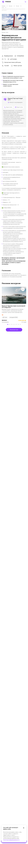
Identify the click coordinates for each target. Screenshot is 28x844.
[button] (8, 324)
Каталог (10, 6)
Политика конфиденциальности (11, 840)
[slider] (22, 320)
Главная (3, 6)
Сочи (3, 7)
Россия (17, 6)
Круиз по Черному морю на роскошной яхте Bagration (13, 306)
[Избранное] (23, 17)
